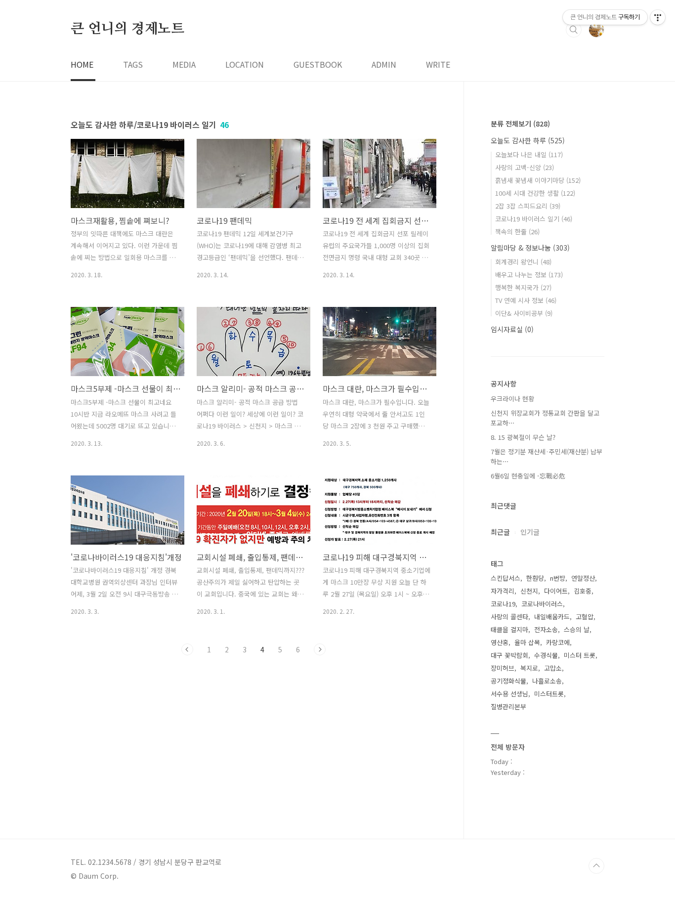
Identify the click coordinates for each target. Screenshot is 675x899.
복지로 (529, 668)
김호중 (582, 591)
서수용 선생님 (509, 693)
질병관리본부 (508, 706)
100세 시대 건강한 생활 (535, 193)
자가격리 (502, 591)
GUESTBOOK (318, 64)
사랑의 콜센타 (509, 616)
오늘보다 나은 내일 (529, 154)
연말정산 (583, 578)
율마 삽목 (527, 642)
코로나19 (503, 603)
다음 (320, 649)
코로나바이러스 (542, 603)
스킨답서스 (505, 578)
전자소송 (546, 629)
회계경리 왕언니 (523, 261)
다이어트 (556, 591)
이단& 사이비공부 (523, 313)
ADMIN (384, 64)
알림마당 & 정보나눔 (530, 248)
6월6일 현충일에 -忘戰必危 (528, 475)
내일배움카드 (552, 616)
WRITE (438, 64)
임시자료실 (512, 329)
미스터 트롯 (579, 655)
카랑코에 (558, 642)
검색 (573, 29)
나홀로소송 (547, 680)
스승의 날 (577, 629)
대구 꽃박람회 (509, 655)
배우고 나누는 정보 (529, 274)
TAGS (133, 64)
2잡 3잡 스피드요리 (527, 206)
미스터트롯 (549, 693)
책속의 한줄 (517, 231)
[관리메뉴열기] (657, 17)
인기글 (530, 532)
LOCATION (244, 64)
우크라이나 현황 (512, 398)
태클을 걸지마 (509, 629)
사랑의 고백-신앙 (524, 167)
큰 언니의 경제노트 (127, 29)
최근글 (500, 532)
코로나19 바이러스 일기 (533, 218)
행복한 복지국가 (523, 287)
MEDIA (184, 64)
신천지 (529, 591)
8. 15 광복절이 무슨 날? (523, 437)
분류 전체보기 (520, 123)
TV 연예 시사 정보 (525, 300)
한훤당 (535, 578)
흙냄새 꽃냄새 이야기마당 (538, 180)
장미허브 (502, 668)
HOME (82, 64)
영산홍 (499, 642)
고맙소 (553, 668)
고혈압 (584, 616)
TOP (596, 866)
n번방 (557, 578)
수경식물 (546, 655)
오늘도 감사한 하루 (528, 140)
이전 (187, 649)
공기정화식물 (508, 680)
